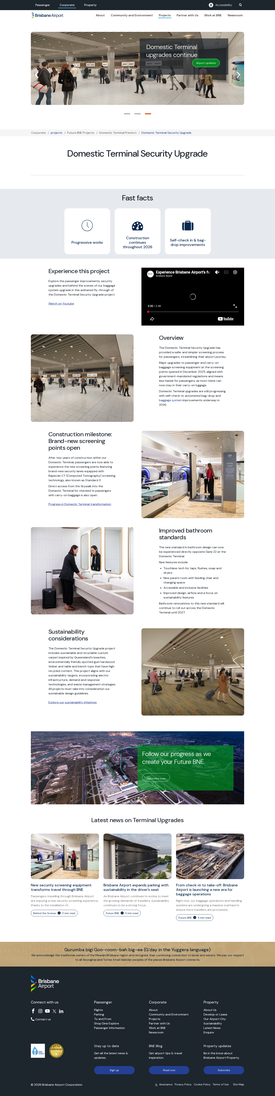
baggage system (170, 400)
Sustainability (213, 1023)
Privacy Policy (183, 1084)
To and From (102, 1019)
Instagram (40, 1011)
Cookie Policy (202, 1084)
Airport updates (206, 63)
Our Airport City (215, 1019)
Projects (165, 15)
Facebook (33, 1011)
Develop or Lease (215, 1014)
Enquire (209, 1032)
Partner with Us (187, 15)
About (100, 15)
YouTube (47, 1011)
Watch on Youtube (61, 304)
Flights (98, 1010)
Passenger (42, 5)
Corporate (67, 5)
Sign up (114, 1070)
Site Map (238, 1084)
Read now (169, 1070)
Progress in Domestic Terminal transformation (79, 504)
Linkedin (61, 1011)
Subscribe (224, 1070)
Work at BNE (213, 15)
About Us (210, 1010)
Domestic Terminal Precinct (118, 133)
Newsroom (235, 15)
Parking (99, 1014)
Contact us (43, 1019)
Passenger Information (109, 1028)
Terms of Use (221, 1084)
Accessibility (223, 5)
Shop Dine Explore (106, 1023)
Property (90, 5)
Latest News (212, 1028)
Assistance (165, 1084)
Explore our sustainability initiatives (72, 702)
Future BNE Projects (80, 133)
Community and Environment (132, 15)
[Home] (47, 15)
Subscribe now (156, 778)
